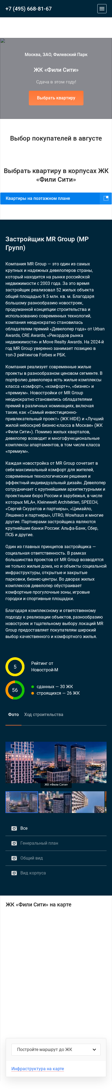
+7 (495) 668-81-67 (28, 8)
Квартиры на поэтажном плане (38, 198)
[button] (101, 739)
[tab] (13, 714)
